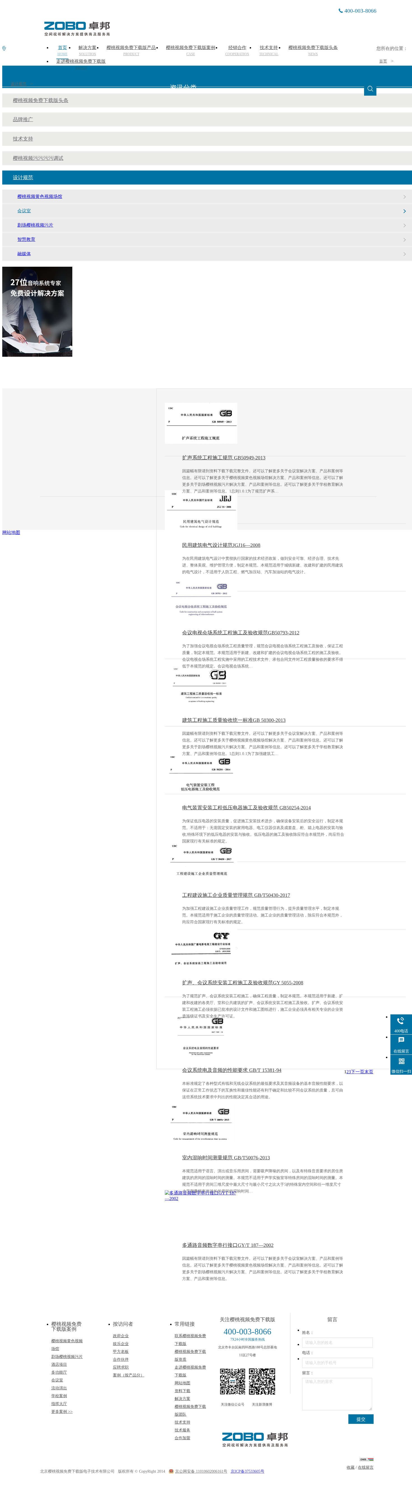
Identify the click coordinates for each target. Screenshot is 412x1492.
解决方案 (182, 1399)
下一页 (357, 1071)
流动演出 (59, 1388)
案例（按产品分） (128, 1375)
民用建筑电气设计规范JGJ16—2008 (221, 545)
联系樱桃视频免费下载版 (190, 1340)
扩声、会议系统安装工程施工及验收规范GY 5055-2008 (242, 983)
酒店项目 (59, 1364)
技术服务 (182, 1430)
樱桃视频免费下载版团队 (190, 1410)
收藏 (351, 1467)
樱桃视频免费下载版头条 (40, 100)
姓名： (308, 1332)
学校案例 (59, 1396)
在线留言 (366, 1467)
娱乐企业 (121, 1344)
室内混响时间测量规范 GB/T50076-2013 (226, 1158)
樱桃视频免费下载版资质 (190, 1356)
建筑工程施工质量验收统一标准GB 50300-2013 (234, 720)
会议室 (42, 84)
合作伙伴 (121, 1359)
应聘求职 (121, 1367)
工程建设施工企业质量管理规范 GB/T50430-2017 (236, 895)
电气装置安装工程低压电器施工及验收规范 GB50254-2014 (246, 808)
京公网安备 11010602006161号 (201, 1471)
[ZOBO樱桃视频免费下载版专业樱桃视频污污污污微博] (262, 1381)
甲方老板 (121, 1352)
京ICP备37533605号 (247, 1471)
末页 (368, 1071)
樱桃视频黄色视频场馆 (39, 196)
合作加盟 (182, 1438)
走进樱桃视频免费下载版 (81, 64)
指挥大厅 (59, 1404)
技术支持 (23, 139)
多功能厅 (59, 1372)
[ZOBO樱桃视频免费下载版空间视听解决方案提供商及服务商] (76, 34)
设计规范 (18, 84)
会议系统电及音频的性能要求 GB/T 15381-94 (231, 1070)
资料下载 (182, 1391)
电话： (308, 1353)
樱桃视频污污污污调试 (38, 158)
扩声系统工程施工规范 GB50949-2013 (223, 458)
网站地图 (182, 1383)
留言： (308, 1373)
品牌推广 (23, 119)
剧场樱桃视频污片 (35, 225)
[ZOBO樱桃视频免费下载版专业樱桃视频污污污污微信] (232, 1381)
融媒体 (24, 253)
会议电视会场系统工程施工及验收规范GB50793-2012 (240, 633)
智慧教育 (26, 239)
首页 (383, 61)
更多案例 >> (62, 1412)
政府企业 (121, 1336)
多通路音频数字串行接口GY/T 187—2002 (228, 1245)
